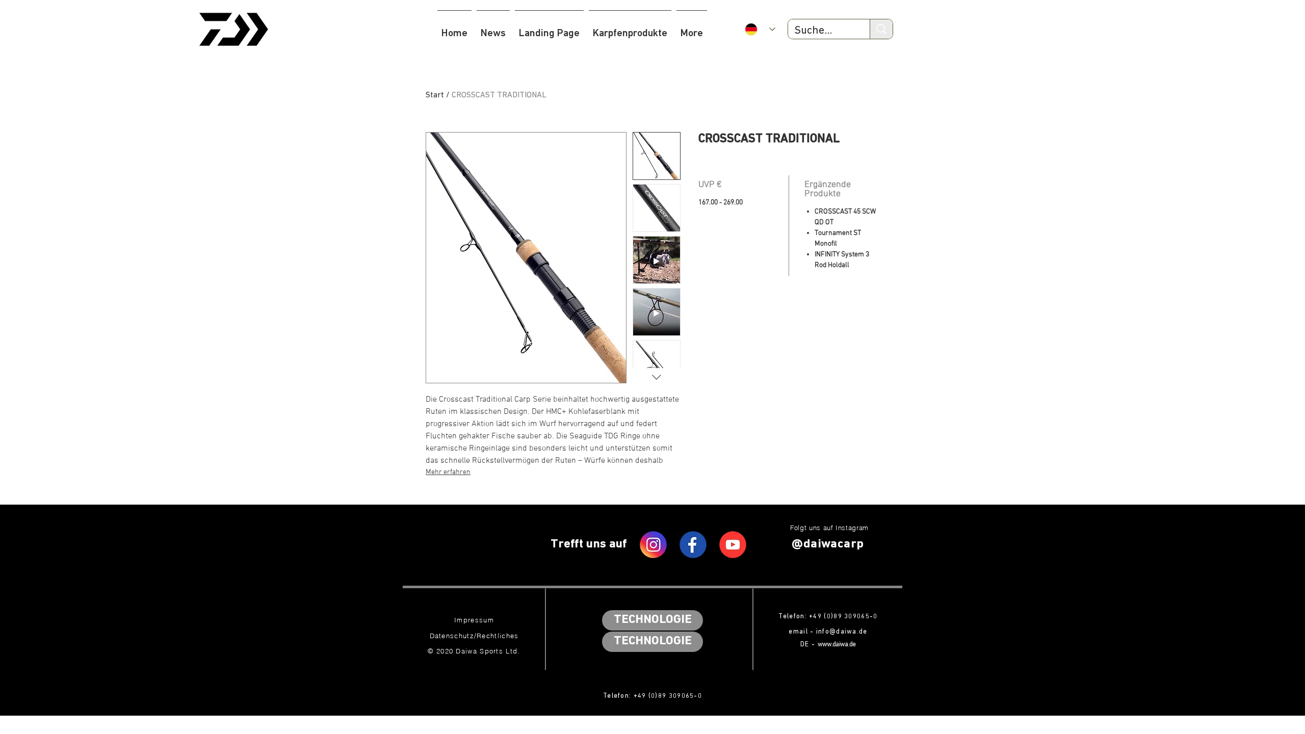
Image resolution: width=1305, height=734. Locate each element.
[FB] (693, 544)
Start (435, 95)
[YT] (732, 544)
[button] (630, 29)
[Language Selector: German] (760, 29)
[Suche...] (881, 29)
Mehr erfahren (448, 472)
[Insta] (653, 544)
